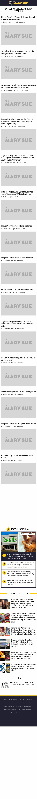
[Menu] (2, 3)
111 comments (24, 90)
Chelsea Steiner (7, 22)
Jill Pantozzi (6, 260)
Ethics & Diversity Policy (23, 706)
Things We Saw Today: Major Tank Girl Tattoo (17, 258)
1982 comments (21, 126)
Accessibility (27, 703)
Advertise (29, 699)
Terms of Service (16, 703)
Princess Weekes (7, 90)
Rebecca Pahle (7, 229)
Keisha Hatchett (7, 163)
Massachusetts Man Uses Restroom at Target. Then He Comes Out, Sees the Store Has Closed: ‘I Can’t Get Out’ (21, 582)
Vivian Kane (6, 56)
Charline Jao (6, 197)
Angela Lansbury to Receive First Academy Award (18, 392)
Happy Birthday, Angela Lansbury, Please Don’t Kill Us (17, 456)
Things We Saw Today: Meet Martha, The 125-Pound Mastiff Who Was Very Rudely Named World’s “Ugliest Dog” (17, 121)
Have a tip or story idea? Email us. (22, 682)
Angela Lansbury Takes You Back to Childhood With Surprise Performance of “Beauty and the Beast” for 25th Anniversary (17, 157)
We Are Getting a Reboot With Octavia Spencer (18, 359)
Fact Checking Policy (24, 709)
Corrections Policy (10, 709)
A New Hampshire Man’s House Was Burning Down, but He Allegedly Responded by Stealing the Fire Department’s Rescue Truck (23, 655)
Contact (21, 713)
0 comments (21, 228)
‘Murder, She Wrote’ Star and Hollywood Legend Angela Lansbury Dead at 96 (18, 18)
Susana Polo (6, 363)
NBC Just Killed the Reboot (17, 289)
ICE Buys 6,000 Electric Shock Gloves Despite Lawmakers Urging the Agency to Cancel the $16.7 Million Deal (23, 667)
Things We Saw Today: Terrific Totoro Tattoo (16, 226)
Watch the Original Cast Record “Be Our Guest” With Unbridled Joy (17, 193)
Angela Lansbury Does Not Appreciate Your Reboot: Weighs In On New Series (17, 323)
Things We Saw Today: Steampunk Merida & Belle (18, 423)
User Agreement (9, 706)
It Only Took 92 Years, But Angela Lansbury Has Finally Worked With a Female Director (17, 52)
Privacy (6, 703)
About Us (21, 699)
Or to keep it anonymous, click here (22, 684)
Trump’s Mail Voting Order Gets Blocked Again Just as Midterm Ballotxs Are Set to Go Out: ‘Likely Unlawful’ (22, 643)
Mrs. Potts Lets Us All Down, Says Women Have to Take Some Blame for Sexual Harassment (18, 86)
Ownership (14, 713)
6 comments (22, 22)
